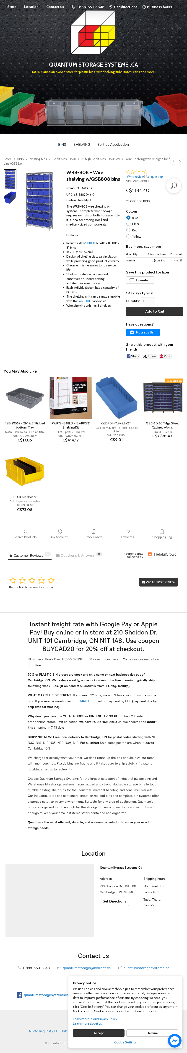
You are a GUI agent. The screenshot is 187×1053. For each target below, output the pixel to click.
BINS (62, 144)
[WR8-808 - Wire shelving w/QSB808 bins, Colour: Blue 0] (10, 179)
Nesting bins (38, 159)
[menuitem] (173, 161)
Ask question (154, 176)
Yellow (136, 237)
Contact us (55, 7)
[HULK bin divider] (25, 471)
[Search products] (174, 186)
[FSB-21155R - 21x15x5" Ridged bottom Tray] (25, 398)
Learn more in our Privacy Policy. (95, 1019)
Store (11, 7)
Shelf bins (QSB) (64, 159)
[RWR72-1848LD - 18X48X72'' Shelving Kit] (70, 398)
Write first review (160, 582)
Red (135, 230)
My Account (59, 537)
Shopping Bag (162, 537)
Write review (135, 176)
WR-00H (84, 301)
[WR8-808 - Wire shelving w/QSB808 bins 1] (10, 197)
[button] (140, 280)
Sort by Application (113, 144)
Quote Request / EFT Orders (49, 1031)
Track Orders (93, 537)
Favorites (127, 537)
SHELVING (81, 144)
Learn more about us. (88, 1023)
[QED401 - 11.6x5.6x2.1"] (116, 398)
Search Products (25, 537)
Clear (135, 224)
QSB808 (89, 243)
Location (31, 7)
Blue (135, 218)
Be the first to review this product (32, 587)
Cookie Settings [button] (125, 1042)
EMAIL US (85, 701)
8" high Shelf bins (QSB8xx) (100, 159)
